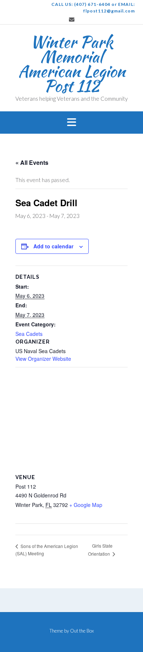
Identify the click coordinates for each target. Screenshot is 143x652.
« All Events (31, 162)
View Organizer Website (43, 358)
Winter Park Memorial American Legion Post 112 (71, 63)
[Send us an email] (71, 19)
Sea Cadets (29, 333)
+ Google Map (85, 504)
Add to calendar (53, 246)
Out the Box (82, 631)
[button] (71, 122)
